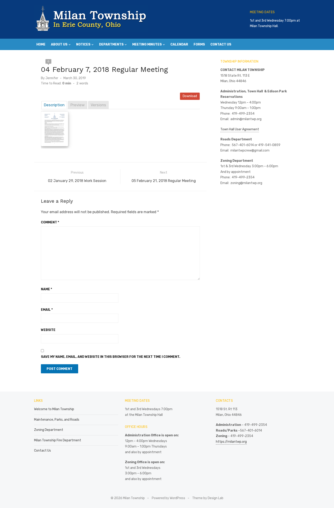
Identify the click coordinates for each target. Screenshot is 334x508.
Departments (111, 44)
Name (46, 289)
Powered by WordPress (168, 498)
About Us (59, 44)
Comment (50, 222)
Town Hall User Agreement (239, 129)
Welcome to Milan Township (54, 409)
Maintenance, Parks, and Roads (56, 420)
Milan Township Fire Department (57, 440)
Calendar (179, 44)
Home (40, 44)
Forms (199, 44)
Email (47, 310)
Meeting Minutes (147, 44)
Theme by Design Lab (207, 498)
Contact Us (220, 44)
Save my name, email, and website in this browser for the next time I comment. (110, 357)
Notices (83, 44)
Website (48, 330)
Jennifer (51, 78)
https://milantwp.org (231, 442)
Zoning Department (48, 430)
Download (190, 96)
